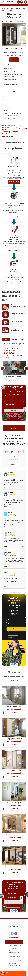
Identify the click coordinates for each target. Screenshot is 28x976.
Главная (5, 8)
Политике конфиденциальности (13, 415)
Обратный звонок (14, 942)
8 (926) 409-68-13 (15, 175)
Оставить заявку (14, 181)
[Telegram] (12, 664)
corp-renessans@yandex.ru (14, 945)
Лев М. (10, 512)
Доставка (15, 339)
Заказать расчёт (14, 59)
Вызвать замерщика (14, 216)
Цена (5, 339)
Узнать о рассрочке (14, 250)
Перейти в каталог (14, 283)
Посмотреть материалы (14, 428)
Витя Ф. (10, 572)
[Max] (15, 664)
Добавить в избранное (14, 956)
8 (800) (14, 938)
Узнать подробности (23, 127)
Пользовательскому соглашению (13, 416)
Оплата (21, 339)
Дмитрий (10, 492)
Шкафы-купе (14, 8)
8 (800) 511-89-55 (15, 170)
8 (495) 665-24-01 (14, 173)
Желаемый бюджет (15, 404)
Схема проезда (14, 952)
